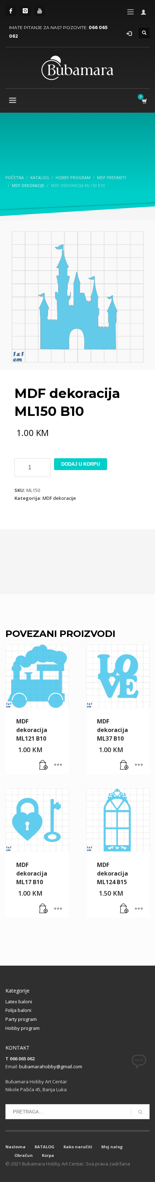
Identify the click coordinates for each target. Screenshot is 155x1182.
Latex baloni (18, 1001)
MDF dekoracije (59, 498)
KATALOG (44, 1146)
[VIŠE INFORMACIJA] (58, 765)
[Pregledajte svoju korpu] (144, 101)
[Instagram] (25, 10)
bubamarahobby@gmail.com (50, 1066)
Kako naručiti (77, 1146)
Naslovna (15, 1146)
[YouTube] (39, 10)
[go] (140, 1112)
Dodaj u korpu (80, 464)
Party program (21, 1019)
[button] (43, 765)
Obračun (23, 1155)
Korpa (48, 1155)
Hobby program (22, 1028)
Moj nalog (112, 1146)
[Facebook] (10, 10)
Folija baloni (18, 1010)
